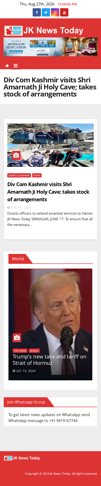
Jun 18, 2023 (21, 207)
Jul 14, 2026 (43, 371)
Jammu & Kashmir (19, 175)
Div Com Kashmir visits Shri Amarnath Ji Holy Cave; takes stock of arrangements (48, 192)
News (37, 175)
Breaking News (41, 338)
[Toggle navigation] (16, 65)
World (58, 338)
